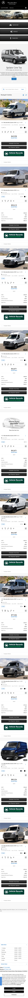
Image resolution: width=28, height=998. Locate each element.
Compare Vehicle (7, 164)
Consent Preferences (0, 981)
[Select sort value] (26, 97)
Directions (12, 7)
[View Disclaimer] (14, 134)
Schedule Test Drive (14, 146)
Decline (14, 991)
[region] (14, 219)
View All (14, 81)
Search (22, 91)
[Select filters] (23, 97)
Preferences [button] (19, 984)
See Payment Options (14, 149)
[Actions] (25, 125)
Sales (1, 970)
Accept (14, 988)
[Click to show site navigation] (26, 8)
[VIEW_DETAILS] (14, 425)
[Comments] (26, 134)
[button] (4, 8)
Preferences (14, 994)
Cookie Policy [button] (13, 983)
